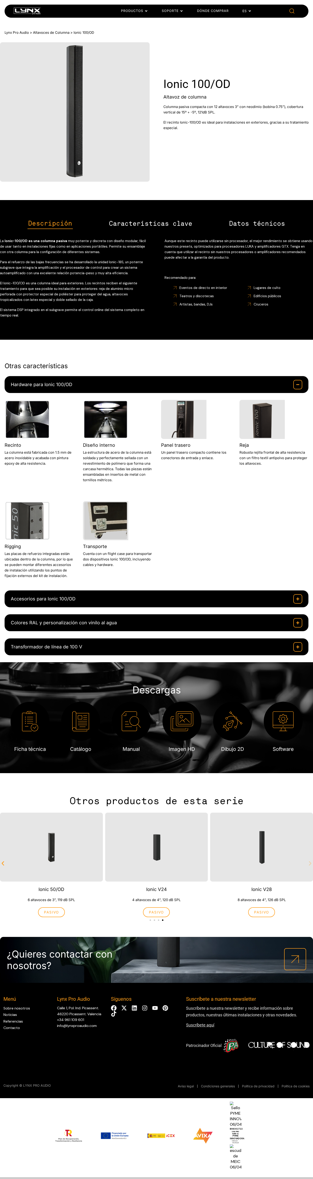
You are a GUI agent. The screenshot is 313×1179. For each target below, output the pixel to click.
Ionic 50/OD (51, 889)
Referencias (13, 1021)
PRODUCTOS (132, 11)
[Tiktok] (114, 1014)
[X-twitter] (124, 1008)
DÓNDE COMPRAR (213, 11)
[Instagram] (145, 1008)
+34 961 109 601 (70, 1019)
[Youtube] (155, 1008)
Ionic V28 (261, 889)
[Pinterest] (165, 1008)
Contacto (11, 1027)
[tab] (50, 223)
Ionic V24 (156, 889)
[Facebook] (114, 1008)
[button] (292, 11)
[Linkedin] (134, 1008)
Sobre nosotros (16, 1008)
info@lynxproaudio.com (77, 1025)
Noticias (10, 1014)
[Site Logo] (27, 12)
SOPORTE (170, 11)
